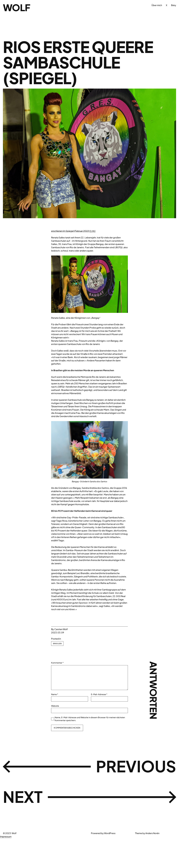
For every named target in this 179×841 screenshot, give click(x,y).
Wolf (16, 7)
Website (55, 706)
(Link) (92, 231)
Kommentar (57, 662)
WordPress (109, 833)
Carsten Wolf (61, 629)
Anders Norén (152, 833)
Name (54, 694)
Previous (136, 766)
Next (23, 796)
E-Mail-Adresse (99, 694)
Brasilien (57, 643)
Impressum (5, 836)
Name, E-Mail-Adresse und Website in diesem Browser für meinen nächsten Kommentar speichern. (90, 719)
